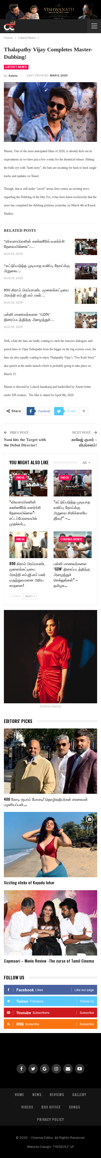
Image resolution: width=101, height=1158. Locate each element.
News (36, 1094)
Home (19, 1094)
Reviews (57, 1094)
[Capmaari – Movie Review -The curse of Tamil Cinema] (50, 923)
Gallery (79, 1094)
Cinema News (71, 539)
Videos (27, 1107)
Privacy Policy (50, 1119)
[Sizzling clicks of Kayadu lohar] (50, 844)
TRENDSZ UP (63, 1147)
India (20, 477)
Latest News (16, 67)
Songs (74, 1107)
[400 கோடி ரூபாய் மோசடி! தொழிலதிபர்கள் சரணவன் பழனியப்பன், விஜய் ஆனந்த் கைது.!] (50, 761)
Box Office (51, 1107)
